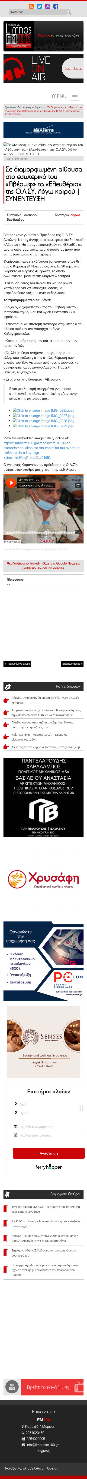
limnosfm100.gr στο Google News (52, 563)
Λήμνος (39, 107)
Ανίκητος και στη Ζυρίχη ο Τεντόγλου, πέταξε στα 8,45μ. (46, 747)
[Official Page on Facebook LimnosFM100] (55, 7)
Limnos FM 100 (11, 549)
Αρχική (27, 107)
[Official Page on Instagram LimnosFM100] (47, 7)
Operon (52, 1468)
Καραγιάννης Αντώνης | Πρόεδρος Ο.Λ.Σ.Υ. (45, 549)
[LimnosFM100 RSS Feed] (31, 7)
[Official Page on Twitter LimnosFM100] (39, 7)
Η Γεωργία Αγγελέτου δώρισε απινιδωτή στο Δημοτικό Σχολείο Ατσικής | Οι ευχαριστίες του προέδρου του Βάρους (45, 1270)
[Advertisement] (43, 624)
